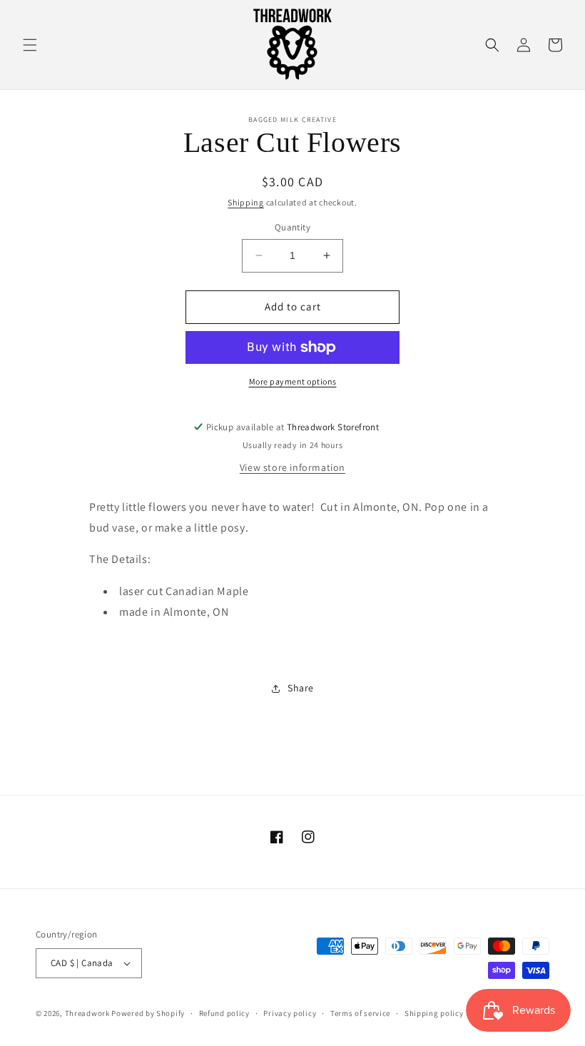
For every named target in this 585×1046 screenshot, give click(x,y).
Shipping (246, 202)
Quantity (292, 227)
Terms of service (360, 1013)
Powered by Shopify (148, 1013)
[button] (30, 45)
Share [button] (301, 687)
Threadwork (87, 1013)
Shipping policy (434, 1013)
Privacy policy (289, 1013)
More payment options (293, 381)
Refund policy (224, 1013)
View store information (292, 467)
